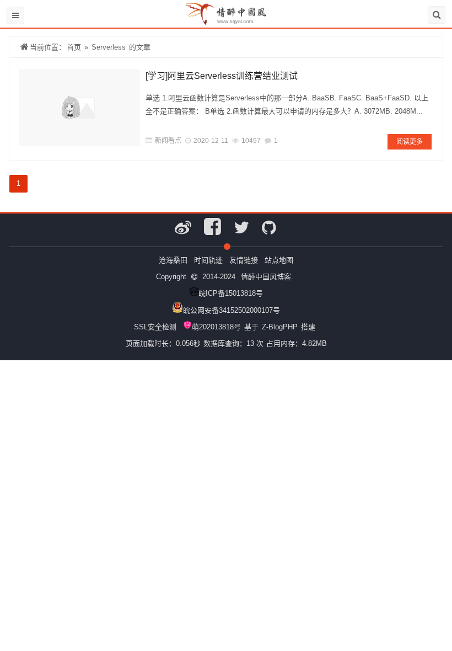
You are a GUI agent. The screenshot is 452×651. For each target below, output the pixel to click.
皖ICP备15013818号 (230, 293)
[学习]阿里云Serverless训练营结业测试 (222, 76)
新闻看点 (168, 141)
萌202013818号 (216, 327)
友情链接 (243, 260)
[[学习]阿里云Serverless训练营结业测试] (79, 107)
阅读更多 (409, 142)
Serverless (109, 47)
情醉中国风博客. (267, 277)
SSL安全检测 (155, 327)
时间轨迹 (208, 260)
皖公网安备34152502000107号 (231, 310)
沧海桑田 (173, 260)
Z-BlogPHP (280, 327)
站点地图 (279, 260)
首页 (74, 47)
